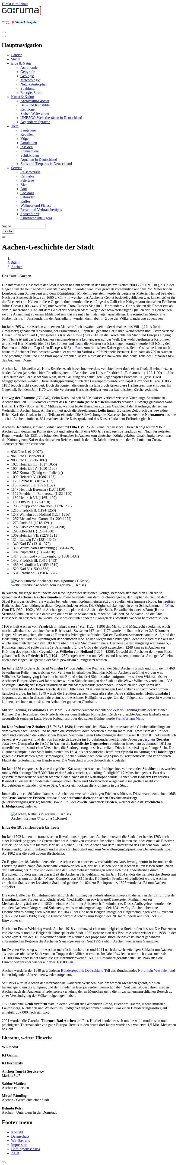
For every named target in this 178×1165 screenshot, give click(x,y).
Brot (23, 189)
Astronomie (29, 67)
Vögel (24, 139)
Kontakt (17, 1132)
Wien (169, 605)
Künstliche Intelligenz (36, 218)
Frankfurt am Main (129, 718)
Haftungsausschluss (25, 1149)
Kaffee (25, 201)
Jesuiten (149, 739)
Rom (79, 348)
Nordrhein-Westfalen (153, 970)
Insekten (26, 147)
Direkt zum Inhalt (15, 4)
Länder (16, 55)
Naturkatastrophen (33, 84)
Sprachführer (29, 214)
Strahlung (27, 88)
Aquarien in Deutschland (38, 159)
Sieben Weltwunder (34, 113)
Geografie (27, 72)
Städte (15, 59)
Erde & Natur (21, 63)
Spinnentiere (29, 151)
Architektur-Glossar (34, 101)
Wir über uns (20, 1140)
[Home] (22, 14)
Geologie (27, 76)
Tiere (15, 126)
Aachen (16, 267)
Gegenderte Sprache (35, 122)
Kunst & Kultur (22, 97)
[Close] (4, 36)
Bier (23, 185)
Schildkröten (29, 155)
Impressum (19, 1145)
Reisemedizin (30, 172)
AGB (15, 1153)
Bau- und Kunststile (35, 105)
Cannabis (27, 176)
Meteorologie (30, 80)
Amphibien (28, 143)
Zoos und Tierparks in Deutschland (46, 164)
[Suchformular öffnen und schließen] (4, 237)
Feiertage (27, 180)
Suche (6, 226)
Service (16, 168)
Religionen (28, 109)
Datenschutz (20, 1136)
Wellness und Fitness (35, 205)
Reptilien (27, 134)
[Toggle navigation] (4, 32)
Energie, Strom (31, 93)
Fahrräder (27, 197)
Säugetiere (28, 130)
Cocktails (27, 193)
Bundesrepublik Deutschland (82, 970)
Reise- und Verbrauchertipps (41, 210)
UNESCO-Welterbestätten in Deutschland (51, 118)
